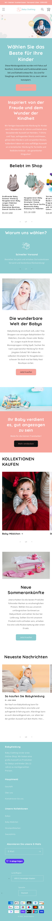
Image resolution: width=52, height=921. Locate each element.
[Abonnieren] (40, 851)
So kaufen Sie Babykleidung (25, 696)
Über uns (9, 792)
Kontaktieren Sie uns (14, 798)
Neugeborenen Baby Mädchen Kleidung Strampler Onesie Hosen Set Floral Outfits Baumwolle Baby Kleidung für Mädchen (34, 203)
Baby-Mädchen (11, 533)
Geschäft (9, 786)
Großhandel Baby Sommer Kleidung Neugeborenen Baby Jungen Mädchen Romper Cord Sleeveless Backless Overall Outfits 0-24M (11, 202)
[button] (3, 9)
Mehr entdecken (26, 443)
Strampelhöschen (13, 828)
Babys (7, 816)
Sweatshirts (10, 834)
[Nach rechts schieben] (32, 221)
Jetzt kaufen (26, 87)
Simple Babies (29, 916)
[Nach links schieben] (20, 221)
